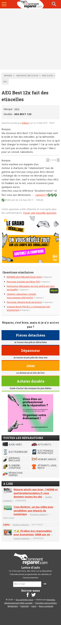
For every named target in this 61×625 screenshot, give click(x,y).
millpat (25, 123)
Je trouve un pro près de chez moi (30, 358)
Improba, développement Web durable (29, 601)
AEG (16, 109)
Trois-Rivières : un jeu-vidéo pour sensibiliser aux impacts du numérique (33, 510)
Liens (6, 524)
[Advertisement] (30, 39)
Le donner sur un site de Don (30, 373)
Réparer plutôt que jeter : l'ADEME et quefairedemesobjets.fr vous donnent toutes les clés (36, 493)
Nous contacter (46, 606)
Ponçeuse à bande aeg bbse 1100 (23, 282)
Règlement (13, 606)
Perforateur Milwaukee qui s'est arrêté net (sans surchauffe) (31, 288)
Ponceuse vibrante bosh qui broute (24, 302)
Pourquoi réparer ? (39, 514)
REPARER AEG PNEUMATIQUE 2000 (24, 277)
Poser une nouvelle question (39, 212)
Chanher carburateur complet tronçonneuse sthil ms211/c (21, 296)
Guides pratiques (21, 524)
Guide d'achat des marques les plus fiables (30, 388)
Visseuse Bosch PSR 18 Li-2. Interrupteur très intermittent (28, 308)
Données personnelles (46, 603)
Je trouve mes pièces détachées (30, 342)
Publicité (25, 606)
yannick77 (41, 194)
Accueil (30, 4)
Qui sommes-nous (24, 599)
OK (45, 584)
